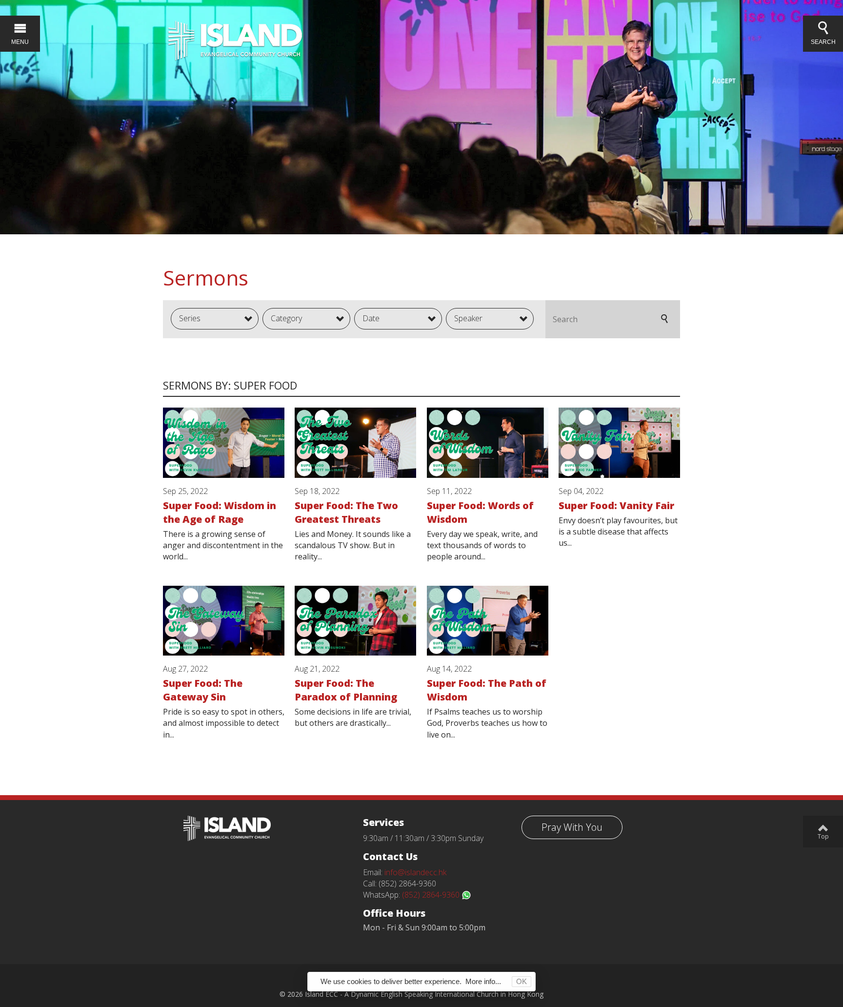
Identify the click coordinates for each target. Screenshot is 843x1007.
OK (521, 981)
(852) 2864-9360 (432, 894)
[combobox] (215, 318)
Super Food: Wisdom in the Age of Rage (219, 512)
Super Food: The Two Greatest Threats (346, 512)
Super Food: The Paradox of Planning (346, 690)
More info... (483, 981)
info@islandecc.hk (415, 872)
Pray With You (572, 827)
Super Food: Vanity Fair (616, 505)
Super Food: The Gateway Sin (202, 690)
